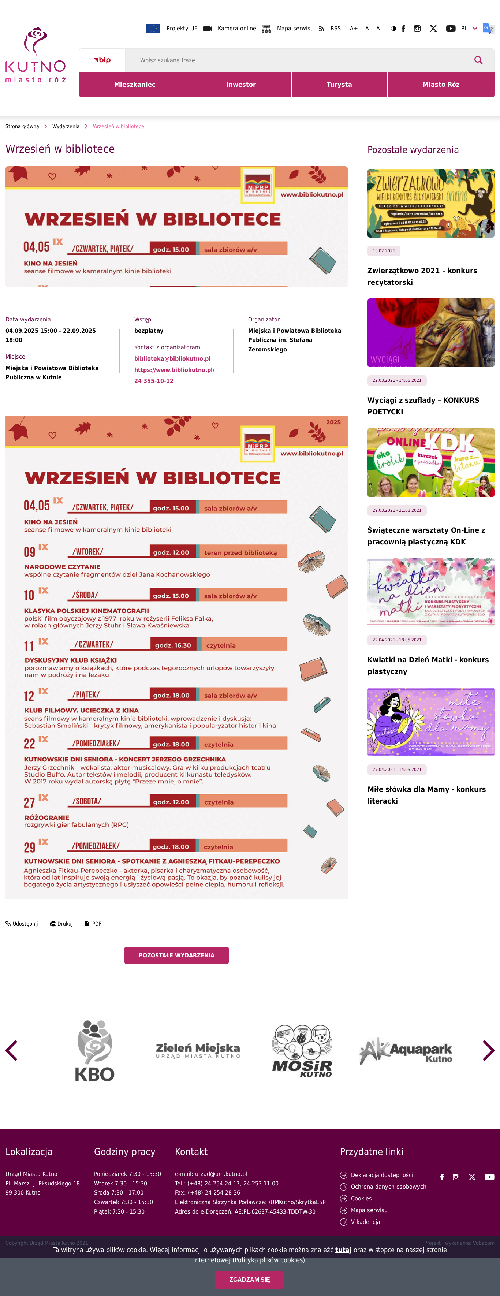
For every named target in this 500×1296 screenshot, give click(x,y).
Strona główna (22, 126)
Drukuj (65, 924)
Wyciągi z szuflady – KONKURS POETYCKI (423, 406)
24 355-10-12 (153, 380)
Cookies (361, 1198)
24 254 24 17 (222, 1183)
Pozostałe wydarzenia (176, 955)
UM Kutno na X (433, 28)
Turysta (345, 89)
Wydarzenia (66, 126)
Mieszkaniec (136, 89)
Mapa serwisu (295, 28)
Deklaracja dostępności (382, 1175)
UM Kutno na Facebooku (403, 28)
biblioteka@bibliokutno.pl (172, 358)
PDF (96, 924)
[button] (176, 226)
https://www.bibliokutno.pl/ (174, 369)
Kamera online (237, 28)
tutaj (343, 1250)
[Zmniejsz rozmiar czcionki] (379, 28)
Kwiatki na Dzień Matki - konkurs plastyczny (428, 665)
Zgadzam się (250, 1280)
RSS (336, 28)
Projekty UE (182, 28)
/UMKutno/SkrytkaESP (297, 1202)
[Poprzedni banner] (11, 1051)
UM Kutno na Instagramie (417, 28)
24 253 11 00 (261, 1183)
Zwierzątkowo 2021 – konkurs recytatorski (422, 276)
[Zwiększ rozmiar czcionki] (354, 28)
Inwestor (245, 89)
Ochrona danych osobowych (388, 1186)
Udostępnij (25, 924)
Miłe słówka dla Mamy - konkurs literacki (426, 795)
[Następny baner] (489, 1051)
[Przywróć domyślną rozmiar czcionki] (367, 28)
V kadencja (365, 1221)
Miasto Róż (444, 89)
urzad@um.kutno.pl (221, 1173)
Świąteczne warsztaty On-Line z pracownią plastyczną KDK (426, 536)
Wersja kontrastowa (393, 29)
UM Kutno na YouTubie (451, 28)
